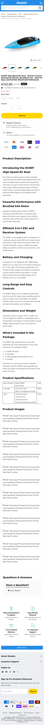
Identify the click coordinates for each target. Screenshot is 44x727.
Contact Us (22, 715)
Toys (20, 14)
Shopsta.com (23, 722)
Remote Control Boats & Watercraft (13, 16)
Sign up (33, 691)
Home (3, 14)
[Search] (40, 7)
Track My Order (28, 713)
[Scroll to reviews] (22, 82)
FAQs (37, 713)
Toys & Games (12, 14)
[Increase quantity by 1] (19, 108)
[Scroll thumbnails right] (41, 68)
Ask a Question (15, 590)
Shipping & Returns (15, 713)
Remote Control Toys (31, 14)
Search (5, 713)
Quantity (4, 104)
